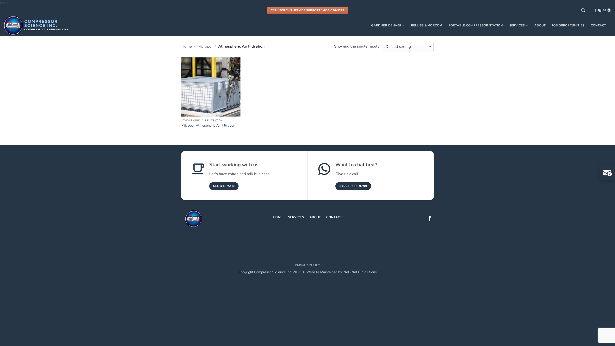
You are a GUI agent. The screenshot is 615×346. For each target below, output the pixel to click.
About (540, 25)
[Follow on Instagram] (599, 10)
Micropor (205, 46)
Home (186, 46)
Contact (598, 25)
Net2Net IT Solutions (360, 272)
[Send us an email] (604, 10)
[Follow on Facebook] (595, 10)
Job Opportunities (568, 25)
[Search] (583, 10)
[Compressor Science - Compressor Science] (37, 25)
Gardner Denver (386, 25)
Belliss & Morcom (426, 25)
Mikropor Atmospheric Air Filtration (208, 125)
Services (517, 25)
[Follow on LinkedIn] (609, 10)
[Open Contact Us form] (607, 173)
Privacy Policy (307, 265)
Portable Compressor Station (476, 25)
